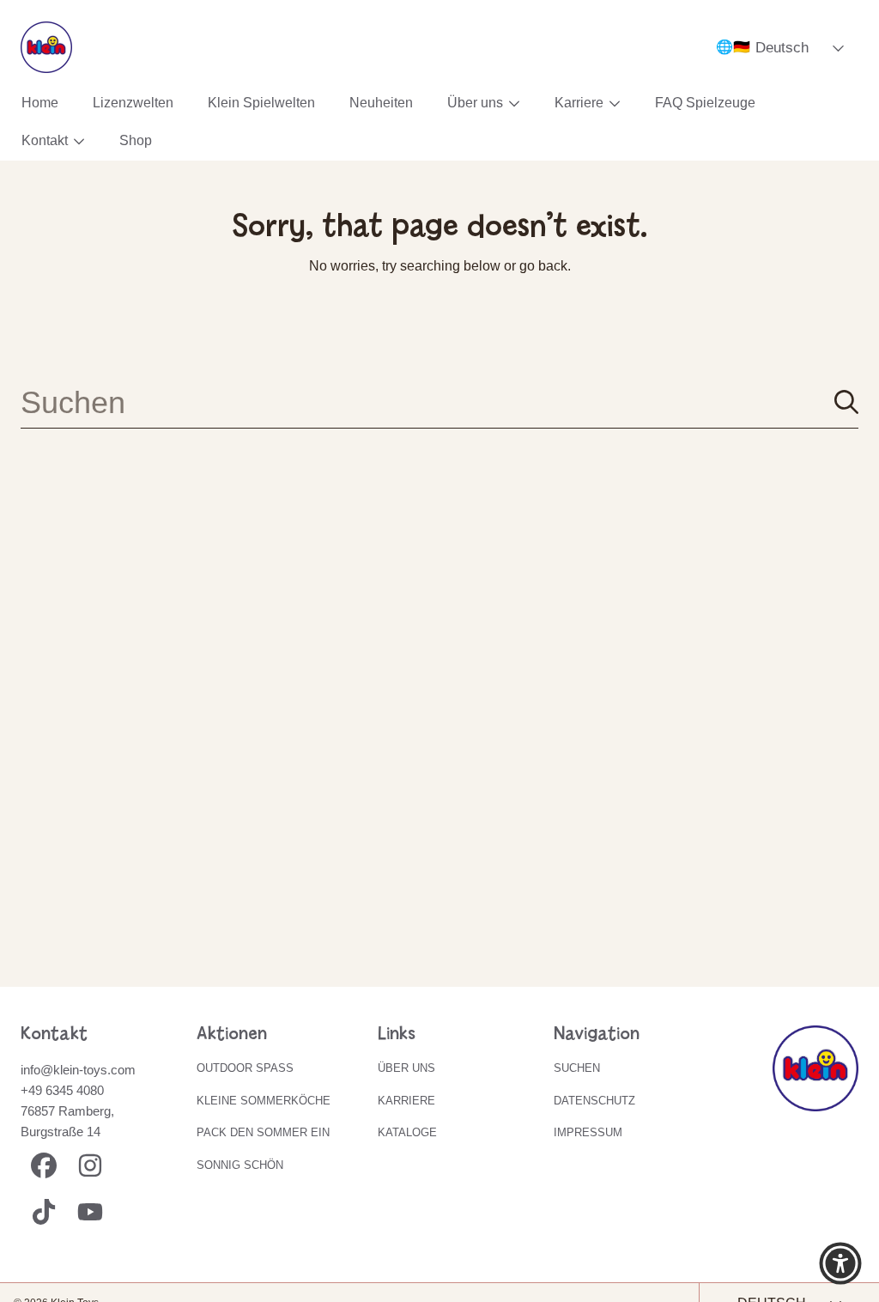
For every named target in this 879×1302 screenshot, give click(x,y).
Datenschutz (594, 1100)
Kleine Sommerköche (263, 1100)
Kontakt (46, 140)
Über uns (476, 102)
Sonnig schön (240, 1165)
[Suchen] (846, 402)
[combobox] (439, 402)
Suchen (577, 1068)
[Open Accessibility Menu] (840, 1263)
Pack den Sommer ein (263, 1132)
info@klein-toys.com (78, 1069)
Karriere (581, 102)
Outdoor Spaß (245, 1068)
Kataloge (407, 1132)
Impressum (588, 1132)
